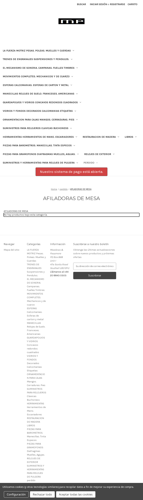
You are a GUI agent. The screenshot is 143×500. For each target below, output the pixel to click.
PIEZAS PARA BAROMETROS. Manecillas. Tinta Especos (37, 145)
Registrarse (117, 4)
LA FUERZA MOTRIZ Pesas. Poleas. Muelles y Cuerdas (37, 50)
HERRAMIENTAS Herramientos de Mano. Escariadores (38, 136)
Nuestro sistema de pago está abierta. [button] (71, 172)
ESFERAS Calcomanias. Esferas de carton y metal (36, 85)
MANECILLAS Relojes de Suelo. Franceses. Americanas (38, 93)
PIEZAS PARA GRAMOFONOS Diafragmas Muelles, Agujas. (39, 154)
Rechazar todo (42, 494)
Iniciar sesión (98, 4)
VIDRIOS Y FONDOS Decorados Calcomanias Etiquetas (38, 110)
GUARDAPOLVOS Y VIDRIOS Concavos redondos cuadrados (40, 102)
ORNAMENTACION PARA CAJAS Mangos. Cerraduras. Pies (38, 119)
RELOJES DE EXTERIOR (97, 154)
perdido (89, 162)
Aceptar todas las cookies (76, 494)
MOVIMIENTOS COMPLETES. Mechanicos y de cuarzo (36, 76)
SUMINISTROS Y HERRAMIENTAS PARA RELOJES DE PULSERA (39, 162)
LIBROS (129, 136)
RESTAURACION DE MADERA (99, 136)
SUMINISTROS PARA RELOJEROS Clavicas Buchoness (35, 128)
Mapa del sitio (11, 249)
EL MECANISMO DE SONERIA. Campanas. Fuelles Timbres (38, 67)
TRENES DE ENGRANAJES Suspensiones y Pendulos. (36, 59)
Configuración (16, 494)
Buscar (81, 4)
